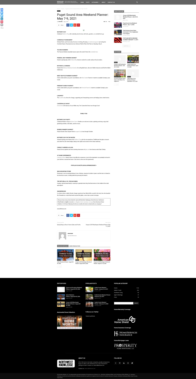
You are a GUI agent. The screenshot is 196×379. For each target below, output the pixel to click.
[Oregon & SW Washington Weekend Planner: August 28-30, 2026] (83, 255)
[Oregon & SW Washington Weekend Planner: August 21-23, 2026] (102, 255)
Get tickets (60, 105)
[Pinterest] (2, 21)
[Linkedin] (123, 363)
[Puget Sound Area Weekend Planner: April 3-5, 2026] (133, 59)
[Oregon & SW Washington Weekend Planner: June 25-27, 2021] (120, 59)
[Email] (2, 24)
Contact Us (111, 2)
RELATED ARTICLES (63, 246)
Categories (95, 2)
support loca (79, 131)
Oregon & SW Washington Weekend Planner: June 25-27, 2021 (120, 66)
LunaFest (61, 97)
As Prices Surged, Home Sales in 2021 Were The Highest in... (119, 80)
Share (2, 27)
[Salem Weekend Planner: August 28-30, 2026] (65, 255)
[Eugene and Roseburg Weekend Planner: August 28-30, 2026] (61, 289)
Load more (126, 46)
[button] (137, 2)
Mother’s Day (65, 34)
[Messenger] (2, 12)
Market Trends (117, 76)
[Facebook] (115, 363)
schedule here (94, 51)
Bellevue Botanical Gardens (70, 67)
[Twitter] (132, 363)
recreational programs (93, 42)
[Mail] (128, 363)
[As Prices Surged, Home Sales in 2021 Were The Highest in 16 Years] (120, 73)
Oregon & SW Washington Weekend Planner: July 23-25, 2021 (130, 17)
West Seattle (85, 77)
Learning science (61, 157)
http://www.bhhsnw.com (72, 235)
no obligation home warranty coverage (83, 202)
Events (62, 8)
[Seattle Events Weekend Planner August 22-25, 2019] (89, 297)
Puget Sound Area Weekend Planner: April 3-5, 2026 (132, 66)
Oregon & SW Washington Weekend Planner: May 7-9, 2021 (98, 225)
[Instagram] (119, 363)
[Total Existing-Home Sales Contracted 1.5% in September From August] (118, 32)
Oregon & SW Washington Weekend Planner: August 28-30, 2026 (73, 304)
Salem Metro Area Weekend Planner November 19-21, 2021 (132, 80)
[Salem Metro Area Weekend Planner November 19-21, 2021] (133, 73)
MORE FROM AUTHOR (74, 246)
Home (82, 2)
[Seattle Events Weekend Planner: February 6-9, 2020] (89, 304)
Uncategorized (131, 62)
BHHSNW (60, 21)
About (104, 2)
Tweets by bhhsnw (90, 316)
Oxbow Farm (74, 121)
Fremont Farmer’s (86, 87)
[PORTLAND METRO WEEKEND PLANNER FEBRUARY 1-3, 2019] (118, 40)
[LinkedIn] (2, 18)
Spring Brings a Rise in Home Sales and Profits (68, 224)
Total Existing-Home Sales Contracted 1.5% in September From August (130, 32)
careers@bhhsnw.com (89, 368)
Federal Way (74, 59)
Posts (87, 2)
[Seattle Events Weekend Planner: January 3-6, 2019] (89, 289)
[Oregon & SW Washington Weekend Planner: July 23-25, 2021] (118, 17)
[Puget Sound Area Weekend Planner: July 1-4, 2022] (118, 25)
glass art (87, 149)
